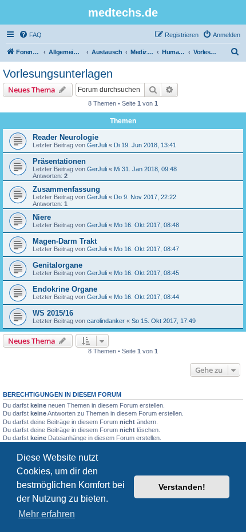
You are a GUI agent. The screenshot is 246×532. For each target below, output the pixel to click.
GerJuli (97, 145)
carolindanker (106, 320)
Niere (42, 217)
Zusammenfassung (66, 189)
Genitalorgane (57, 265)
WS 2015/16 (53, 313)
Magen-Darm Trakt (65, 241)
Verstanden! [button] (181, 486)
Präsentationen (59, 161)
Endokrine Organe (65, 289)
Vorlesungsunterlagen (58, 73)
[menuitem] (30, 35)
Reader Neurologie (65, 137)
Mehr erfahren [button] (46, 514)
